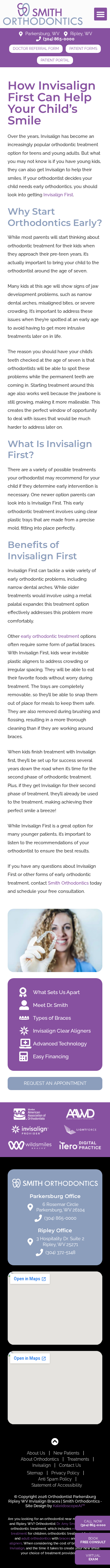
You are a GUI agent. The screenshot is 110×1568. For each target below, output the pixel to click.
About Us (36, 1453)
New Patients (66, 1453)
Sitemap (35, 1472)
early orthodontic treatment (50, 636)
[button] (100, 14)
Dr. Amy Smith (68, 1524)
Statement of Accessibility (56, 1485)
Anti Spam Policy (55, 1479)
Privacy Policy (65, 1472)
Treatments (78, 1459)
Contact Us (70, 1465)
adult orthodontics (36, 1538)
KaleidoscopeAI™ (69, 1505)
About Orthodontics (40, 1459)
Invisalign (41, 1465)
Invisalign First (58, 195)
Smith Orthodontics (68, 883)
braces (64, 1538)
